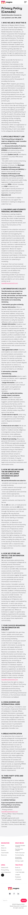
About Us (3, 848)
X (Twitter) (18, 879)
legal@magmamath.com (9, 283)
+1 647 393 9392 (19, 872)
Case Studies (5, 852)
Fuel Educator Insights (19, 850)
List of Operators (6, 872)
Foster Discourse (19, 852)
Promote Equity (19, 855)
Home (2, 845)
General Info (4, 867)
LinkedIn (17, 874)
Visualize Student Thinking (20, 846)
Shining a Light (19, 861)
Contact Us (18, 870)
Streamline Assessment (18, 858)
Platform (3, 850)
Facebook (18, 877)
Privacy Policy (5, 870)
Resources (4, 855)
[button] (24, 2)
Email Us (17, 867)
